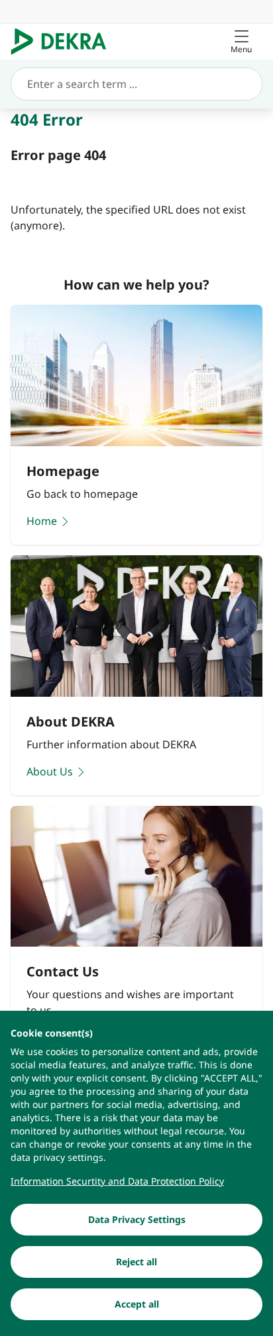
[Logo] (64, 41)
